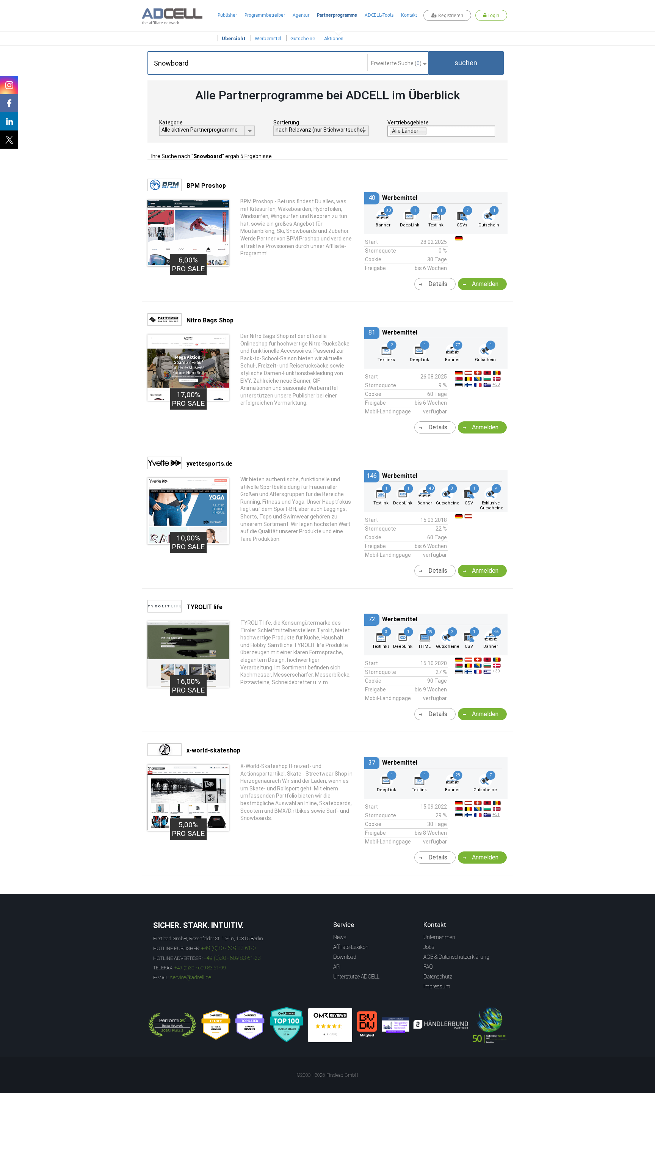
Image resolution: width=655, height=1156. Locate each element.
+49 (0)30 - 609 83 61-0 (228, 948)
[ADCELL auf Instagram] (9, 85)
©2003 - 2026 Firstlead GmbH (327, 1075)
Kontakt (409, 15)
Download (344, 957)
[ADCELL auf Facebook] (9, 103)
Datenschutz (437, 977)
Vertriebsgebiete (408, 122)
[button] (466, 63)
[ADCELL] (330, 1025)
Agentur (301, 15)
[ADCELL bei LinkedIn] (9, 121)
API (336, 967)
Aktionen (333, 38)
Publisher (227, 15)
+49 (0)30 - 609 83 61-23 (232, 958)
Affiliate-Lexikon (350, 947)
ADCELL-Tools (379, 15)
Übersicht (234, 38)
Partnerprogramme (337, 15)
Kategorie (171, 122)
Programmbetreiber (264, 15)
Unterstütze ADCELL (356, 977)
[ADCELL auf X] (9, 139)
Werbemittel (268, 38)
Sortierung (286, 122)
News (339, 937)
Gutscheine (302, 38)
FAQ (428, 967)
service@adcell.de (190, 977)
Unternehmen (439, 937)
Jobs (428, 947)
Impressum (436, 986)
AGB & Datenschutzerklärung (456, 957)
